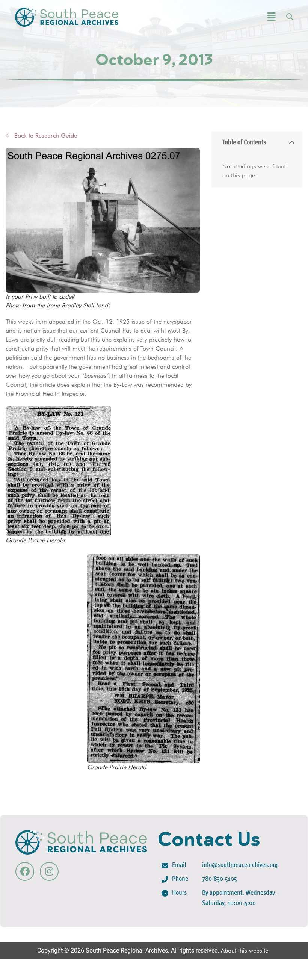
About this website (244, 950)
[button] (251, 17)
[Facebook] (24, 871)
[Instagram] (49, 871)
